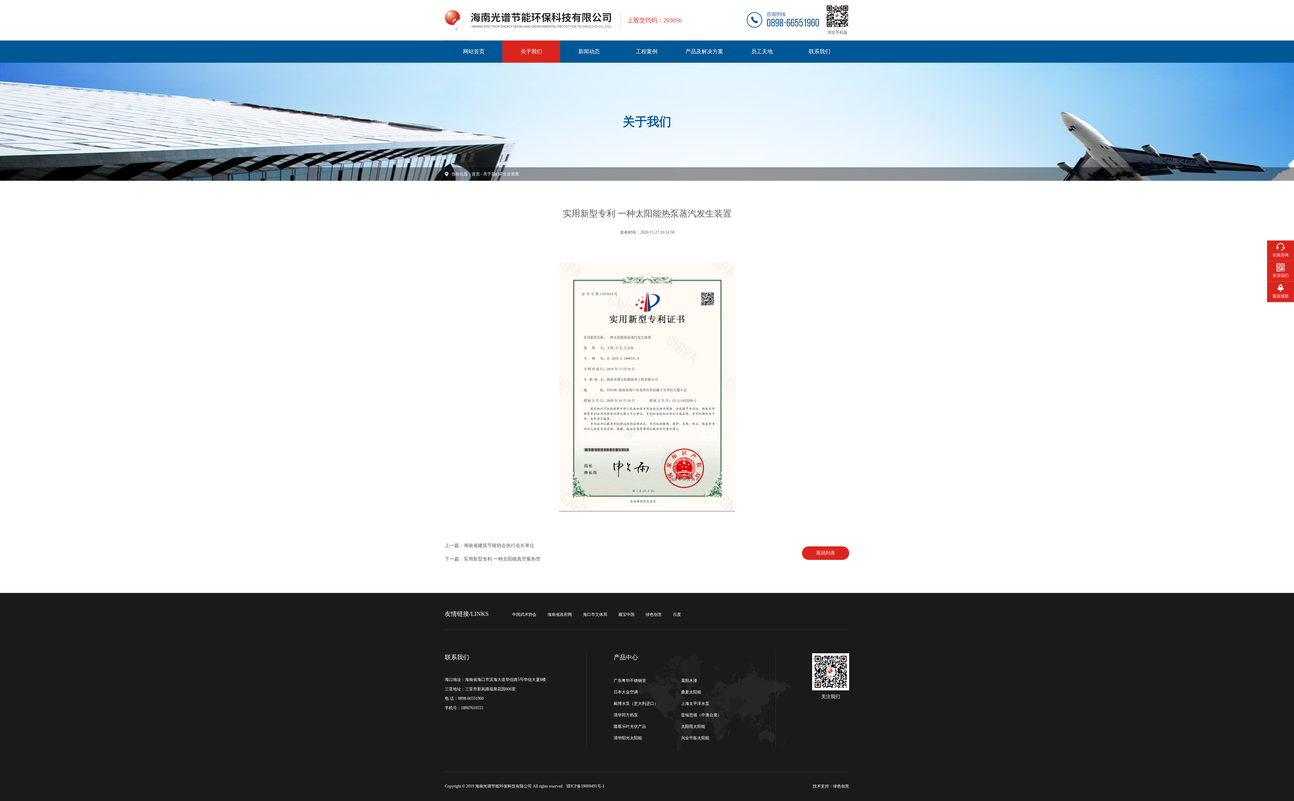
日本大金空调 (626, 692)
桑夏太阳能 (691, 692)
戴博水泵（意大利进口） (636, 703)
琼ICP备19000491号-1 (585, 786)
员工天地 (762, 51)
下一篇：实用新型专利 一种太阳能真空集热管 (493, 559)
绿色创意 (654, 614)
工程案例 (646, 51)
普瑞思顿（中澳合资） (701, 715)
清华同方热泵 (626, 715)
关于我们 (531, 51)
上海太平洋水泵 (695, 703)
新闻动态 (589, 51)
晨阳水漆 (689, 680)
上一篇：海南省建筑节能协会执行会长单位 (489, 545)
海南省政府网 (560, 614)
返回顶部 (1280, 296)
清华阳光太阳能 (628, 738)
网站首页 (474, 51)
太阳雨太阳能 (693, 726)
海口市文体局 (595, 614)
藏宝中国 (626, 614)
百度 (677, 614)
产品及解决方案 (704, 51)
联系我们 (819, 51)
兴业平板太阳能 (695, 738)
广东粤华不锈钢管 (630, 680)
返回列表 (825, 552)
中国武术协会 (524, 614)
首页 (476, 174)
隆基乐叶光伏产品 (630, 726)
